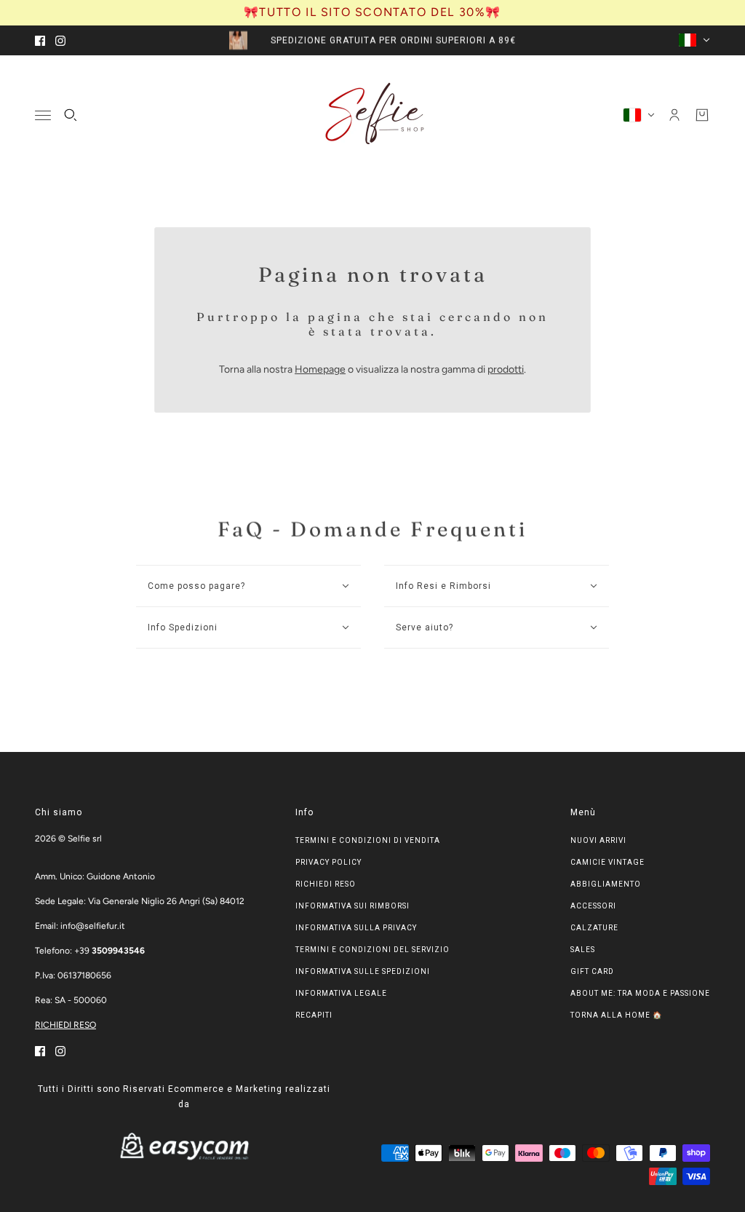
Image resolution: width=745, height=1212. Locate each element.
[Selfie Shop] (373, 115)
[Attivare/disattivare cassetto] (43, 114)
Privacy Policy (328, 862)
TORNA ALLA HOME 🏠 (616, 1015)
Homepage (320, 369)
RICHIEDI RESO (65, 1025)
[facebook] (40, 40)
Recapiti (313, 1015)
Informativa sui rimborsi (352, 906)
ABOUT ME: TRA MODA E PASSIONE (640, 993)
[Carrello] (702, 115)
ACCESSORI (593, 906)
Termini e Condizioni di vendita (367, 840)
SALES (582, 950)
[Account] (674, 115)
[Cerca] (71, 115)
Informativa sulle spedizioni (362, 971)
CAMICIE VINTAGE (607, 862)
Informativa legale (341, 993)
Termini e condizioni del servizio (372, 950)
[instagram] (60, 40)
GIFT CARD (592, 971)
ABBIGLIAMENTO (605, 884)
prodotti (505, 369)
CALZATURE (594, 928)
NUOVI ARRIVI (598, 840)
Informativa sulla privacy (356, 928)
